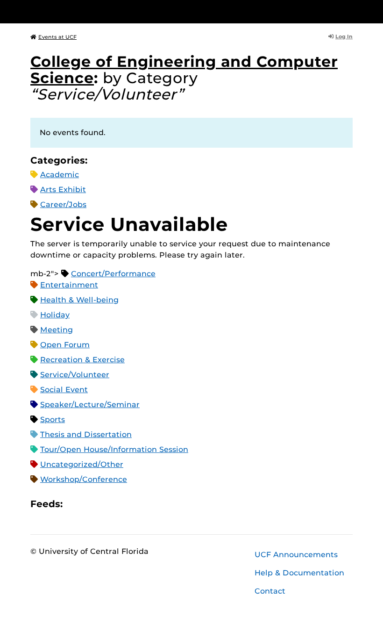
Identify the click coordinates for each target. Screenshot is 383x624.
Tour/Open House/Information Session (114, 449)
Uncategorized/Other (81, 464)
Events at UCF (57, 37)
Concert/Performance (113, 273)
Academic (59, 174)
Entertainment (69, 284)
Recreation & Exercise (82, 359)
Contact (270, 591)
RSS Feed (106, 504)
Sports (52, 419)
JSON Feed (138, 504)
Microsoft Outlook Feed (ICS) (91, 504)
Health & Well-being (79, 299)
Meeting (56, 329)
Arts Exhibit (63, 189)
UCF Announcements (296, 554)
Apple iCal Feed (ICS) (75, 504)
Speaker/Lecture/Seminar (90, 404)
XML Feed (122, 504)
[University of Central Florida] (92, 11)
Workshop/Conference (83, 479)
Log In (344, 36)
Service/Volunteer (74, 374)
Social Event (64, 389)
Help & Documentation (299, 572)
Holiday (55, 314)
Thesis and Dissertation (86, 434)
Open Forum (65, 344)
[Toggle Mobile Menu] (350, 11)
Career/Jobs (63, 204)
